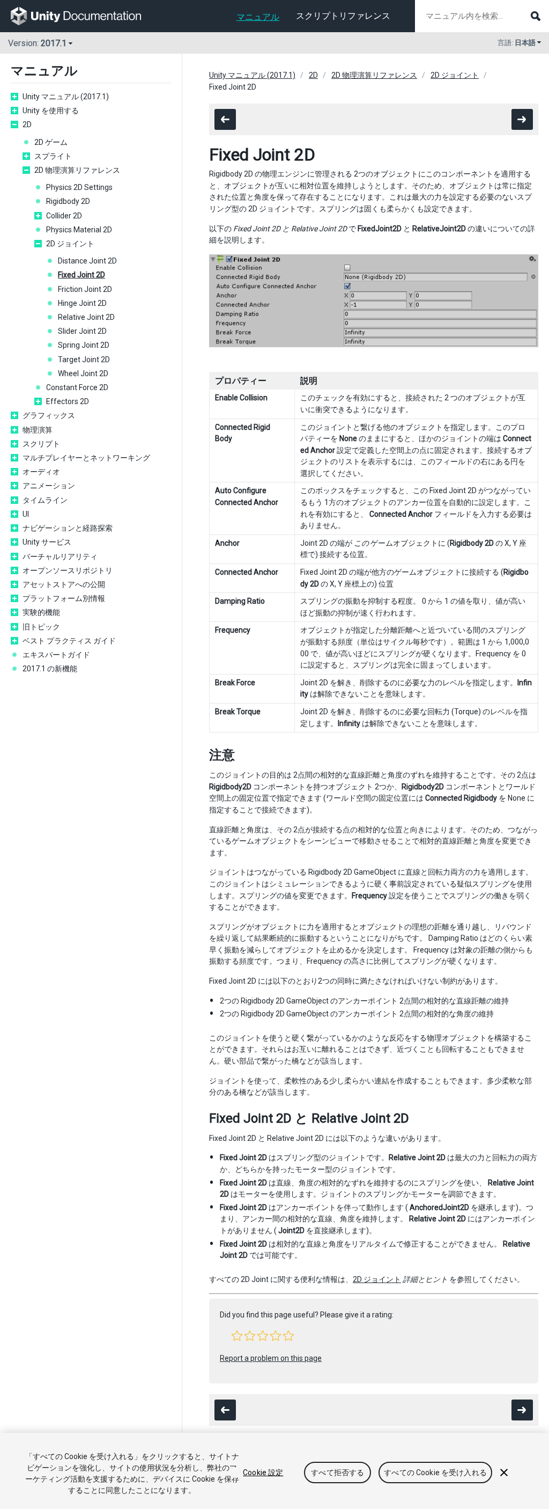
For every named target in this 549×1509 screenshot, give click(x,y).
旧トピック (41, 626)
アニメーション (49, 485)
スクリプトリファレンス (343, 15)
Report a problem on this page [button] (271, 1358)
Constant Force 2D (77, 387)
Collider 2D (64, 215)
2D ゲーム (51, 142)
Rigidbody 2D (68, 201)
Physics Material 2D (79, 229)
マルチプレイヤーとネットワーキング (86, 457)
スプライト (53, 156)
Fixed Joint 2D (81, 274)
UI (26, 514)
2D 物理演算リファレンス (77, 170)
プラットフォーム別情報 (64, 598)
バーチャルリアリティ (60, 556)
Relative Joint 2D (86, 317)
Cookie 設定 (263, 1472)
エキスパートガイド (56, 654)
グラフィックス (49, 415)
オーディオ (41, 471)
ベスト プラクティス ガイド (69, 640)
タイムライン (45, 500)
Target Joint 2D (84, 359)
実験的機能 (41, 612)
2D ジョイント (70, 243)
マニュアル (257, 16)
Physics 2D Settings (79, 187)
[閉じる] (504, 1472)
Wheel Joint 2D (83, 373)
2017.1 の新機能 (50, 668)
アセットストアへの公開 (64, 584)
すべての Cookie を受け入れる (435, 1472)
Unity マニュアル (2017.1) (66, 96)
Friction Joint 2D (85, 289)
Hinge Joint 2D (82, 303)
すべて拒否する (337, 1472)
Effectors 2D (67, 401)
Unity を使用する (51, 110)
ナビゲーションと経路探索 (68, 528)
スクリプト (41, 443)
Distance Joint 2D (87, 261)
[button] (237, 1335)
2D (27, 124)
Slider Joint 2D (82, 331)
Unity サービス (47, 542)
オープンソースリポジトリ (68, 570)
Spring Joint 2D (83, 345)
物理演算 (38, 430)
